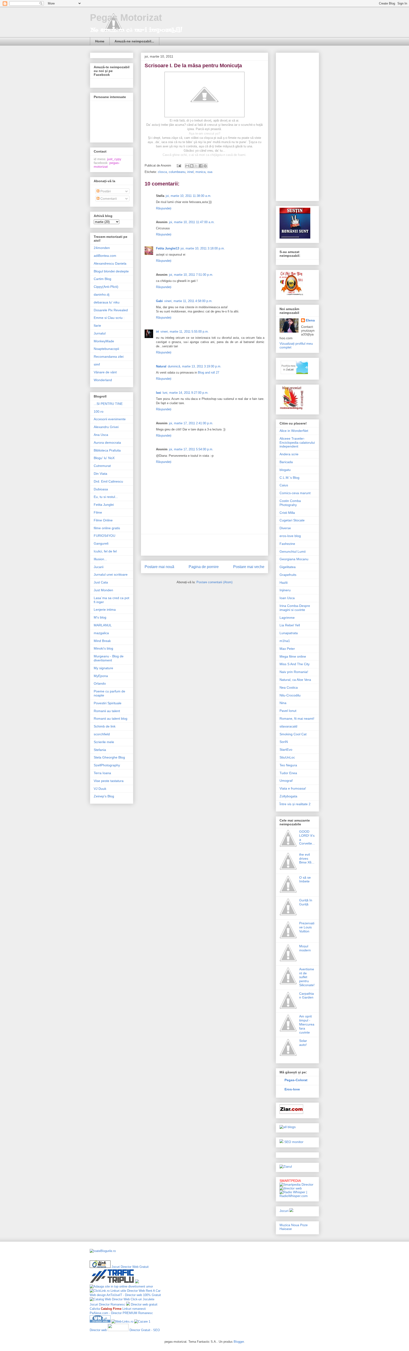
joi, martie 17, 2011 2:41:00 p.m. (191, 423)
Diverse (285, 528)
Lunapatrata (289, 633)
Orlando (100, 683)
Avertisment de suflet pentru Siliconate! (307, 977)
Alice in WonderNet (294, 431)
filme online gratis (107, 528)
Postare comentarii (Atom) (214, 582)
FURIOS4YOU (104, 536)
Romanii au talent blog (110, 718)
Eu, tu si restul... (106, 497)
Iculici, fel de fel (105, 551)
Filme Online (103, 520)
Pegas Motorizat (126, 17)
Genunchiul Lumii (293, 551)
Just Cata (101, 582)
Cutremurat (102, 466)
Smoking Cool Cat (293, 734)
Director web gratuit (144, 1304)
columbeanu (177, 172)
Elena (310, 320)
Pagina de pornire (204, 567)
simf (97, 364)
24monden (102, 248)
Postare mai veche (248, 567)
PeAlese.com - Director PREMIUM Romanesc (121, 1313)
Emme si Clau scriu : (109, 318)
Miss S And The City (295, 664)
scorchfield (102, 734)
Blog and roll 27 (208, 372)
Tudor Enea (288, 773)
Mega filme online (293, 656)
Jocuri (284, 1211)
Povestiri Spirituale (107, 703)
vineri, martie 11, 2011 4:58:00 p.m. (188, 301)
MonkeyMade (104, 341)
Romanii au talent (107, 711)
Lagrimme (287, 617)
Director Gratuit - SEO (144, 1330)
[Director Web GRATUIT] (122, 1321)
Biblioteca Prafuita (107, 450)
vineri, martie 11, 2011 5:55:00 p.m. (184, 331)
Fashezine (287, 544)
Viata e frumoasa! (293, 788)
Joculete (148, 1299)
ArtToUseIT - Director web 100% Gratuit (134, 1295)
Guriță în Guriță (305, 902)
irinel (190, 172)
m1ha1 (285, 641)
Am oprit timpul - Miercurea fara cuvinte (306, 1024)
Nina (283, 703)
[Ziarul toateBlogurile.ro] (286, 1166)
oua (209, 172)
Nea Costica (289, 687)
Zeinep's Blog (104, 796)
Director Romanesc (112, 1304)
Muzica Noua (289, 1225)
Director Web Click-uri (127, 1299)
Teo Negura (288, 765)
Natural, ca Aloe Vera (295, 680)
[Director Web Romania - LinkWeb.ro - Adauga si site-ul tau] (100, 1267)
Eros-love (292, 1089)
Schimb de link (105, 726)
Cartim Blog (102, 279)
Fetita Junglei (104, 504)
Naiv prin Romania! (294, 672)
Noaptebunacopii (106, 349)
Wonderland (103, 380)
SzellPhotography (107, 765)
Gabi (159, 301)
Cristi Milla (287, 513)
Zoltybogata (288, 796)
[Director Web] (100, 1290)
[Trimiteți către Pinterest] (205, 165)
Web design (98, 1295)
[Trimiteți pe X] (196, 165)
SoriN (284, 742)
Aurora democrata (107, 442)
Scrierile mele (104, 742)
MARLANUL (103, 625)
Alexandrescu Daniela (110, 263)
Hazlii (284, 582)
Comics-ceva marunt (295, 493)
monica (200, 172)
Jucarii (98, 567)
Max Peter (287, 649)
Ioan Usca (287, 598)
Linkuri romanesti (134, 1308)
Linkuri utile (118, 1290)
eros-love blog (290, 536)
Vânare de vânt (105, 372)
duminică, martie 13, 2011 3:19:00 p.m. (194, 366)
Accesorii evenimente (110, 419)
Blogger (239, 1341)
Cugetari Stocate (292, 520)
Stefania (100, 750)
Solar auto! (303, 1043)
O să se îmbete (305, 879)
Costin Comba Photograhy (290, 503)
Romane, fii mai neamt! (297, 718)
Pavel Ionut (288, 711)
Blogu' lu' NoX (104, 458)
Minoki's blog (103, 648)
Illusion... (100, 559)
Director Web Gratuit (135, 1267)
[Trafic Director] (112, 1282)
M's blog (100, 617)
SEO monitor (293, 1142)
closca (162, 172)
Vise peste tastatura (109, 781)
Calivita (95, 1308)
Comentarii (108, 198)
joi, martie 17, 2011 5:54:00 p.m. (191, 449)
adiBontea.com (105, 256)
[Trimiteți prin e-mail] (187, 165)
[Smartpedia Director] (296, 1184)
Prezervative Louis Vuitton (306, 927)
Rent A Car (153, 1290)
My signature (103, 668)
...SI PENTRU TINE (108, 404)
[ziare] (291, 1113)
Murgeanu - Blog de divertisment (109, 658)
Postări (105, 191)
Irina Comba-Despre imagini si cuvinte (295, 608)
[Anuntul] (281, 1142)
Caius (284, 485)
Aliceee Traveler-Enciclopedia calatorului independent (297, 442)
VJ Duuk (100, 789)
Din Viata (100, 473)
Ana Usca (101, 435)
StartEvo (286, 749)
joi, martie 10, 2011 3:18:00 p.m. (203, 248)
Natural (161, 366)
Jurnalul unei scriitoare (111, 574)
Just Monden (103, 590)
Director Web (136, 1290)
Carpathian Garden (306, 995)
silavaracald (288, 726)
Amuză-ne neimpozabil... (134, 41)
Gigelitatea (288, 567)
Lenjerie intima (105, 609)
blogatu (285, 470)
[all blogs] (288, 1127)
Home (99, 41)
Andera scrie (289, 454)
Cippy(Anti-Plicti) (106, 287)
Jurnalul (100, 333)
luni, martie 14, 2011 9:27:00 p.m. (186, 392)
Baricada (286, 462)
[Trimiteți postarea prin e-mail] (178, 165)
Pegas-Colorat (296, 1080)
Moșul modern (305, 948)
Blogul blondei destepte (111, 271)
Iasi (158, 392)
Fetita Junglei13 (167, 248)
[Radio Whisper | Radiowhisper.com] (297, 1196)
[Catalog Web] (100, 1299)
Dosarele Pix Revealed (111, 310)
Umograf (286, 780)
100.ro (98, 411)
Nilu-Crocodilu (290, 695)
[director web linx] (137, 1282)
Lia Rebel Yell (290, 625)
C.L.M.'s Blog (289, 477)
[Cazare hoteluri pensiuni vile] (141, 1321)
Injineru (285, 590)
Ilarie (97, 325)
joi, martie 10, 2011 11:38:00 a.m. (188, 196)
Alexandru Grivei (106, 427)
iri (157, 331)
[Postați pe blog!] (191, 165)
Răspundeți (163, 208)
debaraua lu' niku (107, 302)
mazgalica (101, 633)
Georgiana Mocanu (294, 559)
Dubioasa (101, 489)
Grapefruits (288, 575)
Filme (98, 512)
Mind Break (102, 641)
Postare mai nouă (159, 567)
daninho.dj (101, 294)
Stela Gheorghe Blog (109, 757)
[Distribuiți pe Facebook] (200, 165)
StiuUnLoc (287, 757)
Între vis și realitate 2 (295, 804)
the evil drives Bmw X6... (306, 858)
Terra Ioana (102, 773)
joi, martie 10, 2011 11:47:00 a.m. (192, 222)
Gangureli (101, 543)
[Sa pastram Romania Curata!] (262, 1264)
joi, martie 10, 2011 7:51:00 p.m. (191, 274)
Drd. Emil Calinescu (108, 481)
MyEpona (101, 676)
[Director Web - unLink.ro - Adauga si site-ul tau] (100, 1321)
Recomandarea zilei (109, 356)
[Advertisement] (204, 545)
